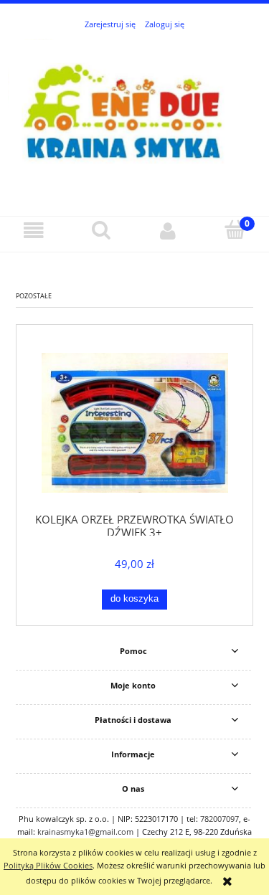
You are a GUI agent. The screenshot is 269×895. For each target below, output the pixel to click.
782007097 (219, 818)
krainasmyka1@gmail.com (85, 831)
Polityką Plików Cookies (48, 865)
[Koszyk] (235, 230)
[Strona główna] (134, 115)
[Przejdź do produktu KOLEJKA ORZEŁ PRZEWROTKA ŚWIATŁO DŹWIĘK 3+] (134, 423)
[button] (33, 231)
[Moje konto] (168, 231)
